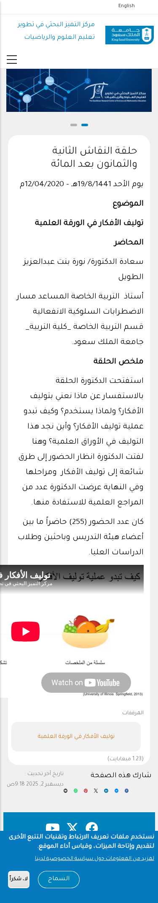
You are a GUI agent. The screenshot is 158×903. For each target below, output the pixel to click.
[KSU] (129, 31)
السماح (59, 879)
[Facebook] (127, 794)
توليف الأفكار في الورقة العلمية (76, 737)
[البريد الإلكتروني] (65, 794)
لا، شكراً (19, 879)
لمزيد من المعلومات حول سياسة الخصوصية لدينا (94, 859)
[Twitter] (96, 794)
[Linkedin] (106, 794)
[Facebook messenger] (116, 794)
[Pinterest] (86, 794)
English (126, 6)
